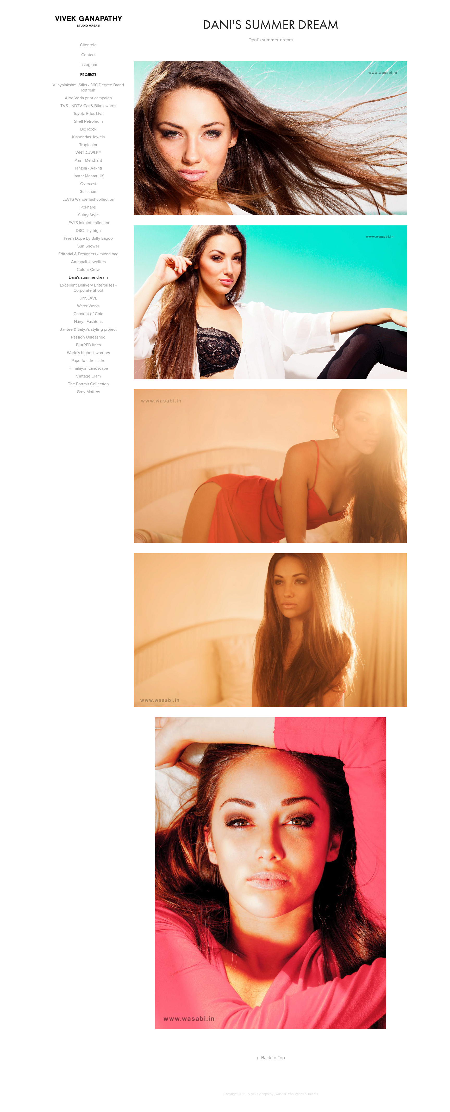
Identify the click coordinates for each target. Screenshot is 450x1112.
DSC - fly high (88, 230)
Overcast (88, 183)
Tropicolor (88, 144)
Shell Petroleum (88, 121)
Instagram (88, 64)
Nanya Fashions (88, 321)
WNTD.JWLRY (88, 152)
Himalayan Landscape (88, 368)
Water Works (88, 306)
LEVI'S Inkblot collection (88, 222)
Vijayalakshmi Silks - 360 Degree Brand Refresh (88, 87)
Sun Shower (88, 246)
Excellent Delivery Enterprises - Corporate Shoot (88, 287)
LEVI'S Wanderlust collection (88, 199)
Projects (88, 75)
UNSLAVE (88, 298)
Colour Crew (88, 269)
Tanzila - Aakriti (88, 168)
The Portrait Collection (88, 384)
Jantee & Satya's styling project (88, 329)
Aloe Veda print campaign (88, 98)
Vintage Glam (88, 376)
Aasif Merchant (88, 160)
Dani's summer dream (88, 277)
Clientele (88, 45)
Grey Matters (88, 391)
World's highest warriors (88, 352)
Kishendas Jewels (88, 137)
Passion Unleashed (88, 337)
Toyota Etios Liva (88, 113)
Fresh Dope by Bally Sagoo (88, 238)
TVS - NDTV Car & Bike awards (88, 105)
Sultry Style (88, 215)
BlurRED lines (88, 345)
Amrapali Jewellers (88, 261)
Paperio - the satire (88, 360)
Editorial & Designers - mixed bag (88, 254)
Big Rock (88, 129)
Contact (88, 54)
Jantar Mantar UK (88, 176)
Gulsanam (88, 191)
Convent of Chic (88, 313)
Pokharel (88, 207)
